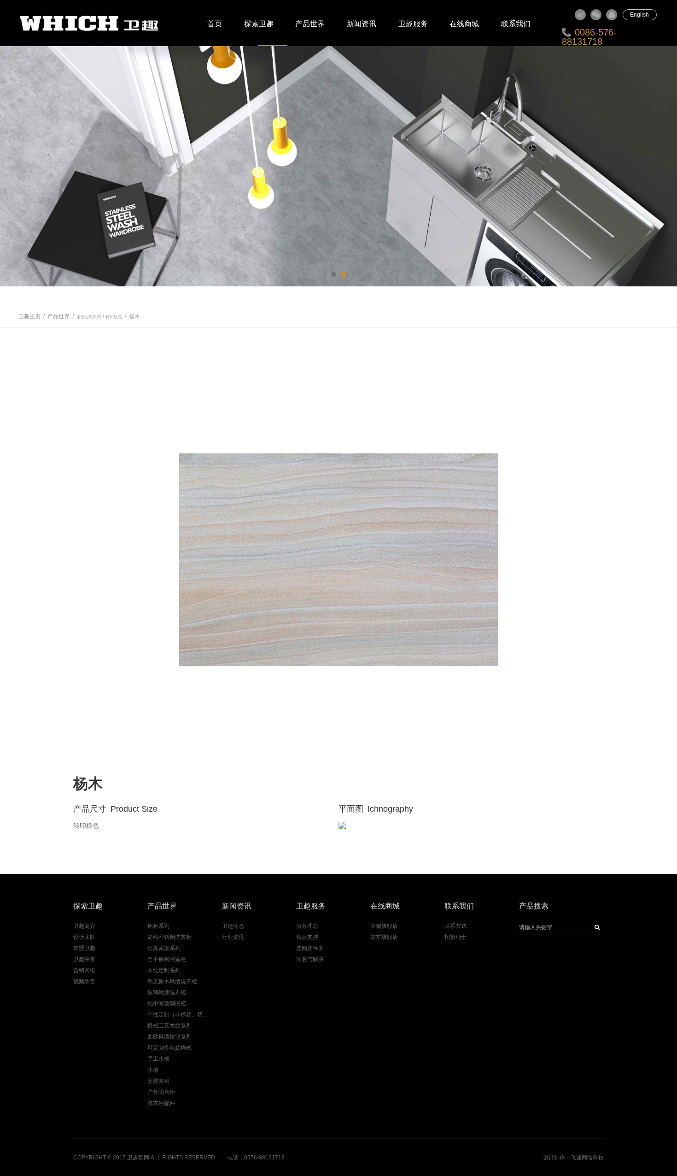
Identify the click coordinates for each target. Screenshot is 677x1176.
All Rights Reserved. (183, 1157)
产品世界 (310, 24)
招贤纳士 (455, 937)
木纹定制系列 (88, 317)
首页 (214, 24)
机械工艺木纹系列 (169, 1025)
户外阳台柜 (161, 1092)
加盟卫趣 (84, 948)
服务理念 (307, 926)
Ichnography (390, 809)
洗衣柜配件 (161, 1103)
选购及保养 (310, 948)
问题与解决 (310, 959)
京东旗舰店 (384, 937)
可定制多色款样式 (169, 1048)
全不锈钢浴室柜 (166, 959)
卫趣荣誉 (84, 959)
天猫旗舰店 (384, 926)
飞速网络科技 (587, 1157)
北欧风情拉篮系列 (169, 1036)
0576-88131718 (264, 1157)
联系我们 (516, 24)
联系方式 (455, 926)
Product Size (134, 809)
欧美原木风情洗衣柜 (172, 981)
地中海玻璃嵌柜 (166, 1003)
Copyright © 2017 (99, 1157)
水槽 (152, 1070)
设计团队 (84, 937)
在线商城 (464, 24)
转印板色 (113, 317)
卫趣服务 (413, 24)
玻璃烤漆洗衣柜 (166, 992)
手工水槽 (158, 1059)
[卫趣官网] (94, 23)
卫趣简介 (84, 926)
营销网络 (84, 970)
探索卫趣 (259, 24)
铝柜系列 (158, 926)
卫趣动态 (233, 926)
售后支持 (307, 937)
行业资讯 (233, 937)
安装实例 (158, 1081)
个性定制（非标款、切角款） (179, 1014)
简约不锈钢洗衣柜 (169, 937)
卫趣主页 (29, 316)
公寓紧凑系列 (164, 948)
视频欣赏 (84, 981)
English (639, 15)
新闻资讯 (361, 24)
